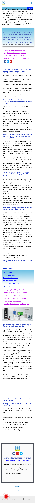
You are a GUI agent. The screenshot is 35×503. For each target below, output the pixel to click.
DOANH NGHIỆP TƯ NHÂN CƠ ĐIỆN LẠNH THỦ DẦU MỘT (18, 45)
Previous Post (18, 486)
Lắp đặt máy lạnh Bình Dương (11, 283)
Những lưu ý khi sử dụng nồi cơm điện (14, 50)
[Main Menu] (31, 3)
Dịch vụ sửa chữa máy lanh (10, 278)
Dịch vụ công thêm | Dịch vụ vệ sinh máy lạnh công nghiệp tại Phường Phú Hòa (18, 40)
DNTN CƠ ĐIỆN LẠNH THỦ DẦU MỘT (17, 458)
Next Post (18, 491)
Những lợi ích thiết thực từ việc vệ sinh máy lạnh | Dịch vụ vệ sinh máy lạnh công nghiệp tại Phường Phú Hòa (18, 35)
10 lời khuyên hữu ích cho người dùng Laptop (16, 304)
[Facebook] (13, 453)
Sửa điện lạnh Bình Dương (10, 280)
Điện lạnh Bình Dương (9, 272)
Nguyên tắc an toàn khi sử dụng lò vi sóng (15, 53)
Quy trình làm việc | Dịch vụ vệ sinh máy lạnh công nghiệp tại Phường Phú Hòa (18, 42)
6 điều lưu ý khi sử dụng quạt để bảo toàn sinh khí (17, 58)
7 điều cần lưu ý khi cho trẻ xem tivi (13, 301)
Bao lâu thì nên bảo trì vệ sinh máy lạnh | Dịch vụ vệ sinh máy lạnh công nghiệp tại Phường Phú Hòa (18, 32)
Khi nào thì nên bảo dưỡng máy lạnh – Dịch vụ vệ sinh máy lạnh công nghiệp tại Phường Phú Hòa (18, 37)
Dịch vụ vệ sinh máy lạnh (10, 275)
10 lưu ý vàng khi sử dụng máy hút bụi (14, 55)
